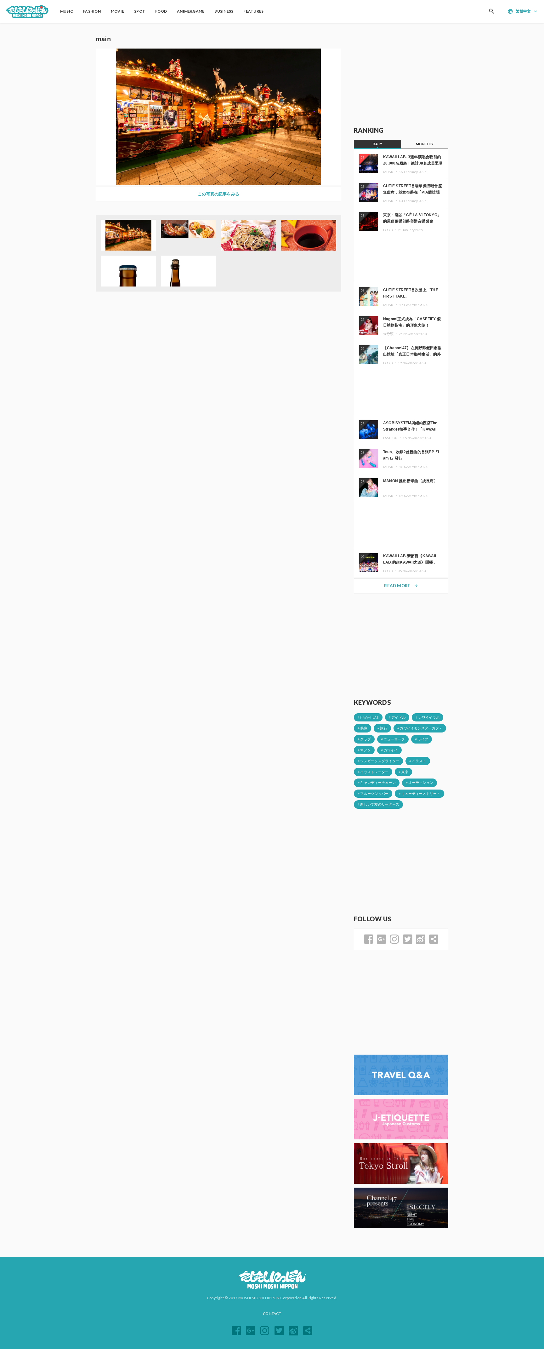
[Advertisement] (401, 74)
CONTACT (272, 1313)
